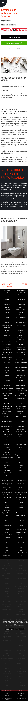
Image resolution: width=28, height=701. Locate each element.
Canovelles (21, 383)
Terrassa (7, 452)
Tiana (21, 449)
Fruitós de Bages (7, 395)
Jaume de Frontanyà (7, 325)
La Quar (21, 487)
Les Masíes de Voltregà (7, 480)
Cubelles (7, 505)
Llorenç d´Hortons (7, 421)
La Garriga (21, 523)
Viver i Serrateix (7, 497)
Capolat (21, 307)
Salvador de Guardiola (7, 388)
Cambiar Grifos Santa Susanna (7, 698)
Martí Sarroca (21, 413)
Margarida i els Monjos (21, 455)
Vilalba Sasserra (7, 465)
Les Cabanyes (21, 483)
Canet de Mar (7, 385)
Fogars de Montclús (7, 512)
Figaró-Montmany (21, 515)
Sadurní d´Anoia (7, 431)
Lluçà (7, 547)
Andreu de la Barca (7, 342)
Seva (21, 460)
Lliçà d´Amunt (20, 500)
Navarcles (21, 330)
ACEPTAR (19, 629)
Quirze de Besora (7, 401)
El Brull (7, 520)
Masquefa (20, 447)
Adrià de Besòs (7, 344)
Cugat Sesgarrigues (21, 352)
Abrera (7, 507)
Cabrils (21, 314)
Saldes (7, 478)
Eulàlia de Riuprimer (21, 290)
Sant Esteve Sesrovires (7, 426)
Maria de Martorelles (7, 492)
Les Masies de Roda (21, 480)
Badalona (7, 367)
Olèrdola (21, 690)
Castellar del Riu (7, 444)
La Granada (7, 523)
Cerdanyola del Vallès (21, 532)
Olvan (7, 550)
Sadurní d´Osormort (7, 437)
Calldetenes (21, 320)
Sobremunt (21, 457)
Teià (21, 452)
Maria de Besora (7, 555)
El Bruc (7, 502)
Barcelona (7, 290)
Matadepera (7, 447)
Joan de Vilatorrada (21, 322)
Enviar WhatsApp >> (13, 43)
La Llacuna (21, 520)
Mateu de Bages (21, 411)
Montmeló (21, 534)
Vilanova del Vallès (7, 352)
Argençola (21, 542)
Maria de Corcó (7, 302)
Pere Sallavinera (21, 403)
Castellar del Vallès (21, 442)
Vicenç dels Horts (7, 434)
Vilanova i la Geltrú (21, 349)
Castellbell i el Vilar (7, 442)
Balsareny (7, 312)
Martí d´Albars (7, 419)
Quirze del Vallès (21, 398)
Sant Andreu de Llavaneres (21, 338)
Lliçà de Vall (7, 500)
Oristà (21, 462)
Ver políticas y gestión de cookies (14, 625)
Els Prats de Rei (7, 449)
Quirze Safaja (7, 398)
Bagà (7, 314)
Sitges (7, 460)
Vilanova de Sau (21, 299)
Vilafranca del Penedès (21, 362)
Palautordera (21, 426)
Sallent (21, 344)
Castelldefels (21, 693)
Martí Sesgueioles (7, 413)
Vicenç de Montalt (7, 354)
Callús (7, 320)
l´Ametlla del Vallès (21, 529)
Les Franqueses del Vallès (7, 483)
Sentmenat (21, 555)
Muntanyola (21, 372)
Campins (7, 317)
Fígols (7, 515)
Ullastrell (21, 302)
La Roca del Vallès (7, 487)
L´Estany (21, 525)
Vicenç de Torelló (21, 434)
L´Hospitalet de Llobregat (7, 526)
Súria (7, 475)
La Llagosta (21, 393)
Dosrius (21, 502)
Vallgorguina (7, 470)
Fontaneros (2, 48)
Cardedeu (7, 307)
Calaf (21, 439)
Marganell (7, 299)
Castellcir (7, 695)
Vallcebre (21, 470)
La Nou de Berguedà (7, 393)
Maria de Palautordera (21, 492)
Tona (7, 378)
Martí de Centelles (21, 416)
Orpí (7, 462)
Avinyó (7, 370)
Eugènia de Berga (7, 292)
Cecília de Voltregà (21, 431)
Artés (7, 542)
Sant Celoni (21, 489)
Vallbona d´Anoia (7, 473)
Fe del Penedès (7, 455)
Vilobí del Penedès (21, 497)
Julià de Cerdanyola (21, 378)
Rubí (21, 332)
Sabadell (7, 429)
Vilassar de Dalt (7, 349)
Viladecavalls (7, 365)
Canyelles (21, 380)
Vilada (21, 437)
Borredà (7, 540)
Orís (21, 547)
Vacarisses (21, 473)
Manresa (7, 330)
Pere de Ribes (7, 411)
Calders (7, 372)
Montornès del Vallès (7, 534)
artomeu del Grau (7, 360)
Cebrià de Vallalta (21, 354)
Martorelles (7, 296)
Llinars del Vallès (21, 478)
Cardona (21, 695)
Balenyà (21, 312)
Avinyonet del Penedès (21, 367)
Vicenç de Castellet (21, 385)
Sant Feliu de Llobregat (7, 424)
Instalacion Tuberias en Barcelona (10, 48)
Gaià (7, 558)
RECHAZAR (9, 629)
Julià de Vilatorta (21, 304)
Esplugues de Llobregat (7, 518)
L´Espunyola (7, 529)
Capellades (7, 309)
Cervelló (7, 532)
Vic (7, 439)
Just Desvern (21, 421)
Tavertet (21, 507)
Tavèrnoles (7, 510)
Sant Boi (21, 357)
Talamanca (7, 537)
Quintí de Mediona (21, 401)
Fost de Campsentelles (21, 395)
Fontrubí (21, 558)
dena (7, 693)
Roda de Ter (7, 335)
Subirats (21, 475)
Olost (21, 550)
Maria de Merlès (21, 495)
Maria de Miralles (7, 495)
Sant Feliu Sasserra (7, 408)
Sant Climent (7, 489)
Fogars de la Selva (21, 512)
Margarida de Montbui (7, 457)
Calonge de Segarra (21, 317)
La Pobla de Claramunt (21, 390)
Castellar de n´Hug (21, 444)
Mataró (7, 347)
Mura (7, 332)
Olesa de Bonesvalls (7, 690)
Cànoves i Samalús (7, 383)
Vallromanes (7, 467)
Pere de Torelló (7, 390)
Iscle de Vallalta (21, 325)
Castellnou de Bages (7, 545)
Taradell (21, 510)
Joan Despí (7, 380)
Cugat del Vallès (21, 429)
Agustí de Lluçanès (21, 342)
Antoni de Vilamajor (7, 338)
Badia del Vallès (21, 347)
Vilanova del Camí (20, 360)
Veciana (21, 465)
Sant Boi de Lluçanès (7, 357)
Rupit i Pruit (7, 327)
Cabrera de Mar (7, 362)
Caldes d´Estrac (21, 370)
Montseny (7, 375)
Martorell (21, 296)
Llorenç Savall (21, 419)
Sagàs (21, 545)
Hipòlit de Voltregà (7, 406)
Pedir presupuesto (14, 37)
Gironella (21, 518)
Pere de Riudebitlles (21, 408)
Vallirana (21, 467)
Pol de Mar (7, 403)
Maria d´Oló (7, 304)
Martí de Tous (7, 416)
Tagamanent (21, 537)
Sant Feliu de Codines (21, 424)
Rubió (20, 327)
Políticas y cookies (21, 698)
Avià (21, 540)
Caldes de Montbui (21, 406)
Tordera (21, 505)
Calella (7, 322)
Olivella (7, 552)
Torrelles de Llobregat (21, 552)
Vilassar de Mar (21, 375)
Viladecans (21, 365)
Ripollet (21, 335)
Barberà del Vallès (21, 309)
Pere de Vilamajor (21, 388)
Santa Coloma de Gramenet (21, 293)
